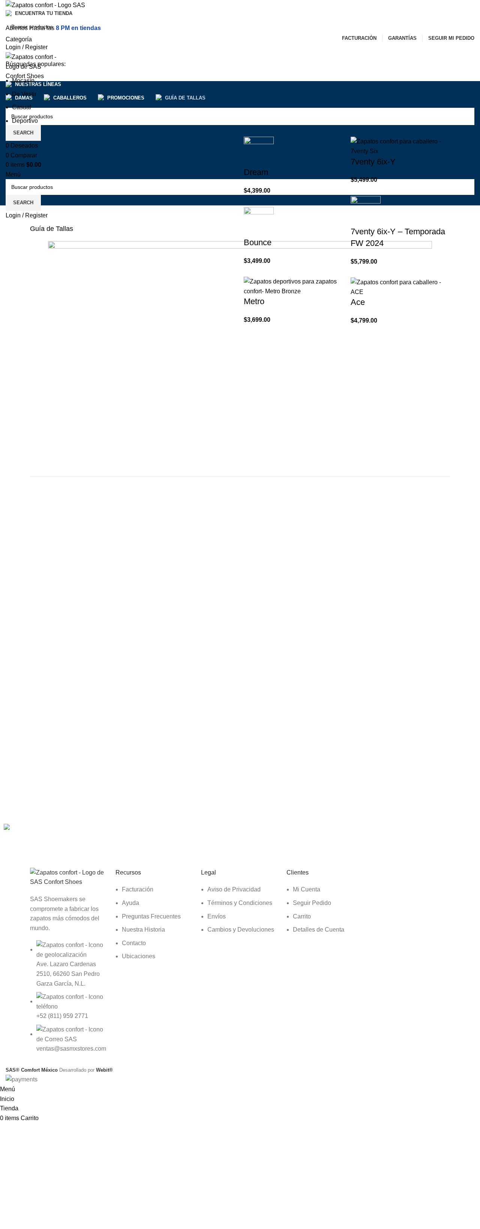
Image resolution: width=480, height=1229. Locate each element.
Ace (358, 302)
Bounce (258, 242)
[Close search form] (9, 9)
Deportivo (25, 121)
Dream (256, 172)
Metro (254, 301)
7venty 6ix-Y (373, 161)
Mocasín (23, 80)
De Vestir (24, 94)
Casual (21, 107)
